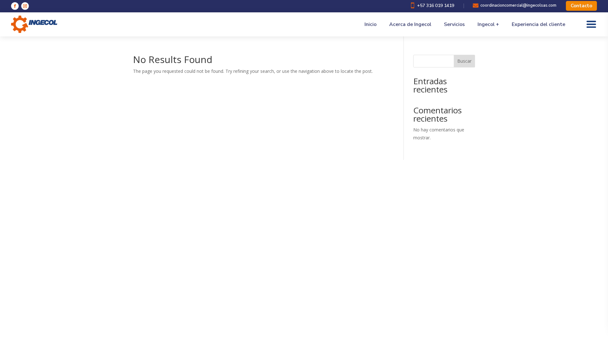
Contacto (581, 6)
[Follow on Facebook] (15, 6)
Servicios (454, 24)
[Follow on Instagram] (25, 6)
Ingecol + (488, 24)
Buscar (464, 61)
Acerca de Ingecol (410, 24)
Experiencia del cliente (538, 24)
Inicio (370, 24)
